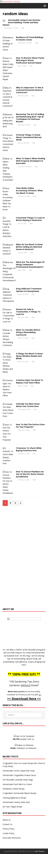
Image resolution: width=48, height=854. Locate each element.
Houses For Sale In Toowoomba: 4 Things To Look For (28, 311)
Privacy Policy (8, 828)
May (22, 28)
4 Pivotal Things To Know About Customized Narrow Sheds (28, 137)
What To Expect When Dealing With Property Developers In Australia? (30, 161)
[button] (44, 6)
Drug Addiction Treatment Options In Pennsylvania (29, 289)
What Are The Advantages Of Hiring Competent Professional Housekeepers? (30, 264)
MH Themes (39, 851)
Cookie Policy (8, 833)
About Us (7, 820)
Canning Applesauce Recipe (14, 797)
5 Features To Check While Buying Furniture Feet (28, 449)
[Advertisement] (24, 558)
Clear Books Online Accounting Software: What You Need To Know (29, 190)
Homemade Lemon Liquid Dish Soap (19, 770)
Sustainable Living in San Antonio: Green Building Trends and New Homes (22, 22)
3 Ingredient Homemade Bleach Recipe (19, 793)
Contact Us (7, 824)
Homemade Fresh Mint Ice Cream (17, 784)
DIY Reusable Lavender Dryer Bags (18, 779)
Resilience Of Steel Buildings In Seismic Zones (29, 38)
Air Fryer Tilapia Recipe (12, 806)
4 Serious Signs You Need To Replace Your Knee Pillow (29, 381)
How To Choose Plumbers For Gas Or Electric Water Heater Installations (30, 474)
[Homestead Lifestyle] (10, 1)
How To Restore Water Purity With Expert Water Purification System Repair (30, 60)
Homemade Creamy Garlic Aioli (16, 802)
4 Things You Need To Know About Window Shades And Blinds (29, 356)
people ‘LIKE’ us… (24, 739)
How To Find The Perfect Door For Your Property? (30, 425)
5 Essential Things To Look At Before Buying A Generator (30, 218)
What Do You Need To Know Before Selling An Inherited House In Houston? (29, 247)
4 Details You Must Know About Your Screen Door (28, 405)
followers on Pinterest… (24, 748)
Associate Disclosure (12, 837)
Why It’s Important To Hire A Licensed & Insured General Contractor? (29, 90)
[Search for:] (24, 715)
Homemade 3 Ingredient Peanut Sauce (19, 775)
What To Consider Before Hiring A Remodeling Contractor (28, 332)
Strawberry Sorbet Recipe (14, 788)
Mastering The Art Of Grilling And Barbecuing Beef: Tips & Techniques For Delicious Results (30, 118)
